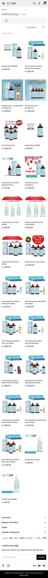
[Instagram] (8, 565)
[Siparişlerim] (39, 3)
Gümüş (4, 9)
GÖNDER (41, 557)
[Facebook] (3, 565)
